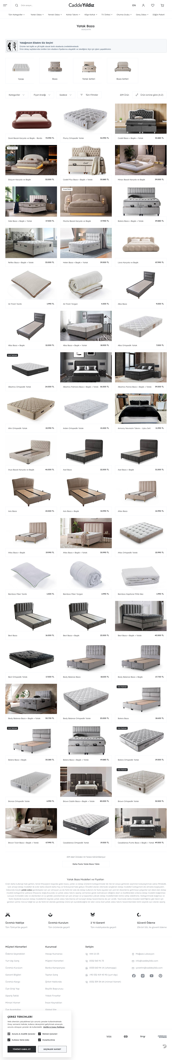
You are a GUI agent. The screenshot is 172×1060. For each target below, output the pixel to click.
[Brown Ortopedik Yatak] (141, 782)
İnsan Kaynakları (53, 1002)
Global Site (50, 1009)
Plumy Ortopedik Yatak (73, 138)
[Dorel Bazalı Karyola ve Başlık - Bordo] (31, 119)
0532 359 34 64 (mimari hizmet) (105, 981)
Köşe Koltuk (90, 14)
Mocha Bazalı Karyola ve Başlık (77, 221)
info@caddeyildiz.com (147, 960)
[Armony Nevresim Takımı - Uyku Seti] (141, 409)
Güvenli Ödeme (146, 922)
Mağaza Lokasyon (145, 953)
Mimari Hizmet (12, 1002)
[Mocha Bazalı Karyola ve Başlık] (86, 201)
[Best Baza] (31, 616)
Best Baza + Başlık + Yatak (130, 635)
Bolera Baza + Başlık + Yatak (131, 221)
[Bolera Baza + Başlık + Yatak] (141, 201)
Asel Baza (67, 470)
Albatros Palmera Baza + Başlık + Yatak (80, 387)
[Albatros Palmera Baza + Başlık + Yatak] (86, 367)
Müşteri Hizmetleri (54, 960)
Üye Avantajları (13, 1009)
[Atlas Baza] (141, 492)
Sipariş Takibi (12, 995)
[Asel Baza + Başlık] (141, 450)
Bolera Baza (123, 718)
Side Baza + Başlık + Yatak (20, 221)
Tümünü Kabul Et (22, 1049)
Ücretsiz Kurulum (58, 922)
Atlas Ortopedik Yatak (128, 552)
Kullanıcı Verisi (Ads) (20, 1040)
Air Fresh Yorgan (70, 304)
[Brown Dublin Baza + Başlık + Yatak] (86, 782)
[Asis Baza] (31, 492)
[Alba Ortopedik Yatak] (141, 326)
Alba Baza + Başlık (16, 345)
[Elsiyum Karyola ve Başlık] (31, 160)
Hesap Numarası (53, 953)
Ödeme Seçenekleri (15, 953)
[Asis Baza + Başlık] (86, 492)
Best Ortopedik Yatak (17, 677)
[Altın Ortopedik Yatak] (31, 409)
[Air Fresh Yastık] (31, 284)
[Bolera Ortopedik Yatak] (141, 740)
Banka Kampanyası (55, 967)
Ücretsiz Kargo (12, 981)
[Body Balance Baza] (86, 657)
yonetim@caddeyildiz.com (149, 967)
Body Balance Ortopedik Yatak (77, 718)
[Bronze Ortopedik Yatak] (31, 782)
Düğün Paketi (158, 14)
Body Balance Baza (71, 677)
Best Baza (12, 635)
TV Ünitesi (105, 14)
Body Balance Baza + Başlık (130, 677)
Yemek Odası (54, 14)
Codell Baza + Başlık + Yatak (130, 138)
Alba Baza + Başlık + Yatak (75, 345)
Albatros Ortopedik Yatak (19, 387)
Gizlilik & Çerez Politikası (53, 1027)
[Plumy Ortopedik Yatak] (86, 119)
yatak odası (26, 890)
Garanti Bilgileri (13, 974)
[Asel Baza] (86, 450)
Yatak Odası (36, 14)
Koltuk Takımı (72, 14)
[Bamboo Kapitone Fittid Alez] (141, 574)
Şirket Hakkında (53, 981)
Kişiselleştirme (48, 1040)
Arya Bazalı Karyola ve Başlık (21, 470)
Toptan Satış (51, 974)
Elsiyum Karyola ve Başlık (19, 179)
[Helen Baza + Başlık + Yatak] (86, 243)
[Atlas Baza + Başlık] (31, 533)
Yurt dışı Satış (12, 960)
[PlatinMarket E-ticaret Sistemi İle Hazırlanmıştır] (165, 1046)
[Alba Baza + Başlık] (31, 326)
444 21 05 (94, 953)
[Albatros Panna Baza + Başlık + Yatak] (141, 367)
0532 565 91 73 (96, 960)
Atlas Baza (122, 511)
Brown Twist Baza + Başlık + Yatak (23, 843)
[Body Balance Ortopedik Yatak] (86, 699)
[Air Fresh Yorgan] (86, 284)
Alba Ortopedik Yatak (127, 345)
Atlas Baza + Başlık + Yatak (75, 552)
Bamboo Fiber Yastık (17, 594)
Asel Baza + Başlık (126, 470)
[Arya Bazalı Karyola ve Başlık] (31, 450)
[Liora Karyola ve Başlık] (141, 243)
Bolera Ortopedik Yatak (128, 760)
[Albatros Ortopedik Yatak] (31, 367)
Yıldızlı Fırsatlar (53, 995)
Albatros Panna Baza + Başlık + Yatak (135, 387)
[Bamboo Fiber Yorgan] (86, 574)
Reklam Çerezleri (49, 1034)
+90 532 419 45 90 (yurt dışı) (103, 974)
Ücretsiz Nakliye (14, 922)
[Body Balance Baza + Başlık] (141, 657)
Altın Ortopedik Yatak (17, 428)
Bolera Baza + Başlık (17, 760)
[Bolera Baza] (141, 699)
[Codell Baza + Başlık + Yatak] (141, 119)
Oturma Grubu (123, 14)
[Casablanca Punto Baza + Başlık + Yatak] (141, 823)
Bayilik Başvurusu (54, 988)
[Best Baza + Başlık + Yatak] (141, 616)
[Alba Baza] (141, 284)
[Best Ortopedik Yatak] (31, 657)
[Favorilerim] (152, 5)
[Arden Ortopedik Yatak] (86, 409)
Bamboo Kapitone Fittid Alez (130, 594)
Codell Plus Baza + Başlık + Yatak (78, 179)
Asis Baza (12, 511)
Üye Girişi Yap (12, 988)
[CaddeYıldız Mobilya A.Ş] (81, 5)
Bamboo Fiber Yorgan (73, 594)
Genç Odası (141, 14)
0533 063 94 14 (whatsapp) (102, 967)
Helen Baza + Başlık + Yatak (75, 262)
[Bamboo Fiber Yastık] (31, 574)
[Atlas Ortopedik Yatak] (141, 533)
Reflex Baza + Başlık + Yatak (21, 262)
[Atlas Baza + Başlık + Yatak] (86, 533)
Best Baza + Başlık (71, 635)
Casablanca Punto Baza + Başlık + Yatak (136, 843)
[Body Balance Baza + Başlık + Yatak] (31, 699)
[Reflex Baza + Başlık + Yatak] (31, 243)
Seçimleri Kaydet (52, 1049)
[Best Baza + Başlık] (86, 616)
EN (134, 5)
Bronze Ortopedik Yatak (19, 801)
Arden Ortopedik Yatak (73, 428)
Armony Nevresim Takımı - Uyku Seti (134, 428)
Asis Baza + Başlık (71, 511)
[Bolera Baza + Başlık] (31, 740)
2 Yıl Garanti (98, 922)
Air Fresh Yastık (15, 304)
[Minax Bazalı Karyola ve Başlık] (141, 160)
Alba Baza (122, 304)
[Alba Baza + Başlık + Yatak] (86, 326)
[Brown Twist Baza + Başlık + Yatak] (31, 823)
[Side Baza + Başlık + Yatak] (31, 201)
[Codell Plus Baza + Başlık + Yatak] (86, 160)
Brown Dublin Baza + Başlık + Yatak (79, 801)
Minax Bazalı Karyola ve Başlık (131, 179)
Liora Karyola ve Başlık (128, 262)
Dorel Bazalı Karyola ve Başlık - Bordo (25, 138)
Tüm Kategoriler (15, 14)
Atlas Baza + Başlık (16, 552)
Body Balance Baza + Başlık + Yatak (24, 718)
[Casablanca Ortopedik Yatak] (86, 823)
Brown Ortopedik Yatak (128, 801)
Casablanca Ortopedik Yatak (76, 843)
